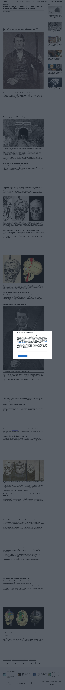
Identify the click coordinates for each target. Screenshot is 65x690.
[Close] (50, 333)
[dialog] (32, 345)
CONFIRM (23, 355)
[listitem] (32, 350)
